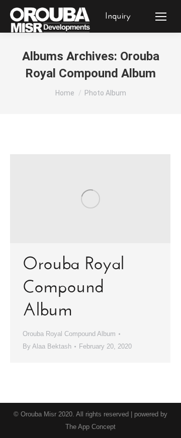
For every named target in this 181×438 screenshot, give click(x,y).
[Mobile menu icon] (161, 17)
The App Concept (90, 426)
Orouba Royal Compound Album (73, 288)
